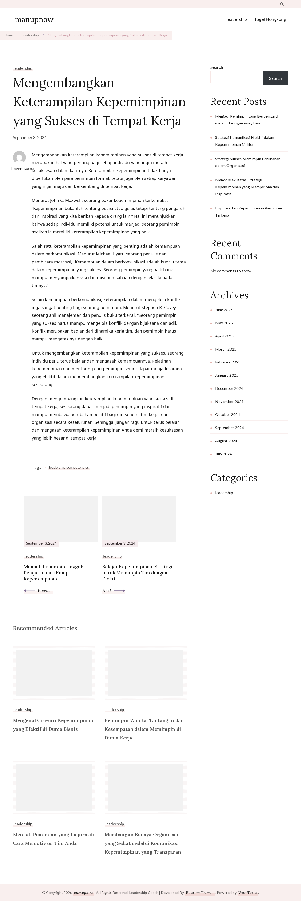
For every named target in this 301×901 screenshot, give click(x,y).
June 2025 (224, 309)
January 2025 (226, 375)
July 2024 (223, 454)
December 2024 (229, 388)
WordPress (247, 892)
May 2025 (224, 323)
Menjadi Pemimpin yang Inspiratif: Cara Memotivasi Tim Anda (53, 838)
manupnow (34, 19)
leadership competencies (69, 467)
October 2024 (227, 414)
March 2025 (225, 349)
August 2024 (226, 440)
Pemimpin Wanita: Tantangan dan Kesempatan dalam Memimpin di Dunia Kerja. (144, 729)
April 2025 (224, 336)
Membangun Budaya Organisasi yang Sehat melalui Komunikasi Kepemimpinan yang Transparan (143, 843)
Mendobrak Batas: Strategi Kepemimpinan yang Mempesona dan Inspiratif (247, 187)
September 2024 (229, 427)
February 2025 (228, 362)
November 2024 (229, 401)
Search (216, 67)
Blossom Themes (200, 892)
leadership (236, 19)
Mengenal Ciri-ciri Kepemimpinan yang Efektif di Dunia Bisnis (53, 724)
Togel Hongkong (270, 19)
